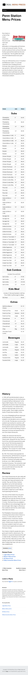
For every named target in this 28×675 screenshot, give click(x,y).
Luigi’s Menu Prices (9, 554)
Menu (5, 10)
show (9, 548)
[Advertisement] (14, 27)
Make (7, 671)
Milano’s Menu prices (10, 556)
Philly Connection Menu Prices (12, 560)
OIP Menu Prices (8, 558)
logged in (10, 581)
